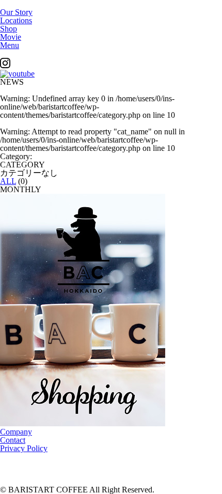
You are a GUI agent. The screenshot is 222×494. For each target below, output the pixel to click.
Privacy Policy (23, 448)
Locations (16, 20)
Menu (9, 45)
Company (16, 431)
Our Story (16, 12)
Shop (8, 28)
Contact (12, 440)
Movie (10, 37)
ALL (8, 181)
